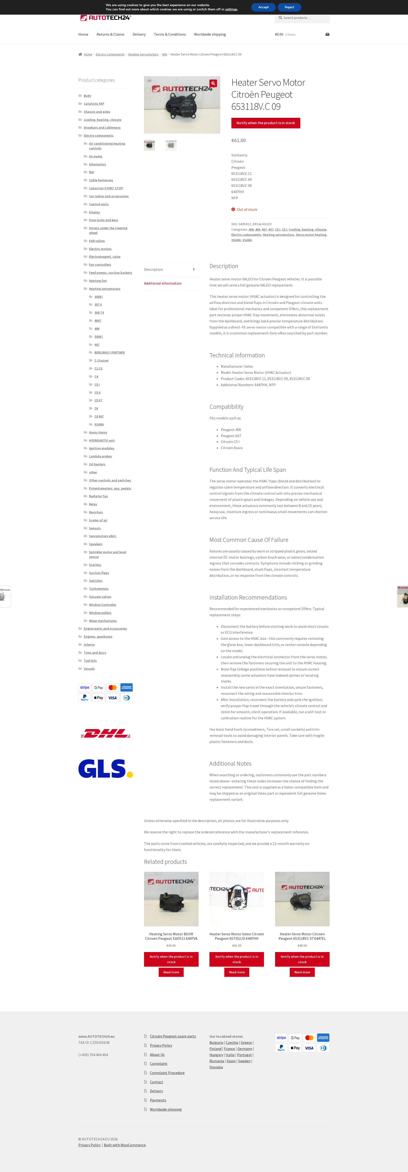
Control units (99, 204)
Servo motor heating (311, 234)
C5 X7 (98, 400)
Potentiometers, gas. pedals (110, 488)
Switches (95, 580)
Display (94, 212)
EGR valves (97, 241)
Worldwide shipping (210, 34)
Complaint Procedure (167, 1072)
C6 (96, 408)
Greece (246, 1042)
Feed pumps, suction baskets (110, 272)
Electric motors (100, 249)
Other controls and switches (110, 480)
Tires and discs (95, 652)
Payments (158, 1100)
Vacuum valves (100, 596)
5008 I (98, 336)
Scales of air (98, 520)
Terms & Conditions (170, 34)
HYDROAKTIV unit (102, 440)
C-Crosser (101, 360)
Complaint (158, 1063)
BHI (91, 172)
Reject (289, 7)
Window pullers (100, 613)
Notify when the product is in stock (266, 122)
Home (83, 34)
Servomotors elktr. (102, 536)
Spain (231, 1060)
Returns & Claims (110, 34)
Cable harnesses (101, 180)
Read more (171, 972)
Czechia (232, 1042)
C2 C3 (98, 368)
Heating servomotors (143, 54)
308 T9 (99, 312)
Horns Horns (98, 432)
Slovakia (216, 1067)
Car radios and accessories (109, 196)
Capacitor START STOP (106, 188)
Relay (93, 504)
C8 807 (99, 416)
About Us (157, 1054)
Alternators (97, 164)
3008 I (98, 297)
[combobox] (302, 17)
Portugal (244, 1054)
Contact (156, 1081)
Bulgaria (216, 1042)
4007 (97, 320)
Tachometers (99, 588)
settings (231, 9)
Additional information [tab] (163, 283)
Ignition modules (101, 448)
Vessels (89, 668)
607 (264, 229)
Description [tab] (153, 269)
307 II (98, 304)
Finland (215, 1048)
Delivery (139, 34)
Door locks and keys (103, 220)
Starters (95, 565)
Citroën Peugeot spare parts (173, 1036)
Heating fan (98, 280)
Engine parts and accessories (105, 628)
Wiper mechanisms (103, 621)
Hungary (216, 1054)
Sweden (244, 1060)
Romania (216, 1060)
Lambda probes (100, 456)
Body (87, 95)
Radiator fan (98, 496)
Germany (245, 1048)
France (229, 1048)
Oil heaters (97, 464)
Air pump (95, 156)
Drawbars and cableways (102, 127)
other (93, 472)
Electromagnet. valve (104, 256)
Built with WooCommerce (125, 1144)
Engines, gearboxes (98, 636)
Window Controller (102, 605)
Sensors (95, 528)
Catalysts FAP (94, 103)
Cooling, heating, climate (307, 229)
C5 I (277, 229)
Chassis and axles (97, 112)
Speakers (95, 544)
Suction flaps (99, 573)
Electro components (110, 54)
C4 (96, 376)
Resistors (96, 512)
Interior (89, 644)
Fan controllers (100, 264)
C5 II (97, 392)
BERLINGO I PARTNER (109, 352)
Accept (263, 7)
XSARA (236, 240)
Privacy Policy (161, 1045)
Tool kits (90, 660)
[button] (213, 83)
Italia (230, 1054)
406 (164, 54)
